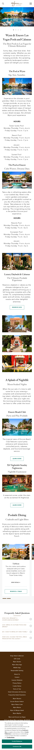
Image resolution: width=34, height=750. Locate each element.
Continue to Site (17, 746)
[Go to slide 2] (9, 598)
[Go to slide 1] (4, 598)
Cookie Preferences (17, 741)
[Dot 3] (18, 29)
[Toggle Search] (3, 4)
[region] (17, 735)
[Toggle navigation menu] (31, 3)
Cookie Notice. (11, 737)
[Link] (16, 3)
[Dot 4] (20, 29)
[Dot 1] (13, 29)
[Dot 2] (15, 29)
